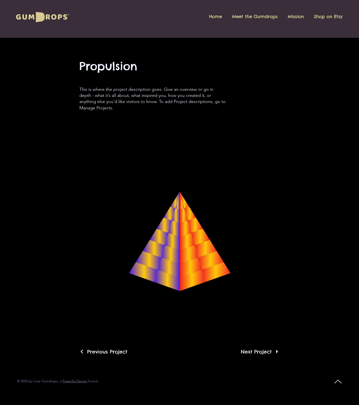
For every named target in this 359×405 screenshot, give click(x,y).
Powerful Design (75, 381)
